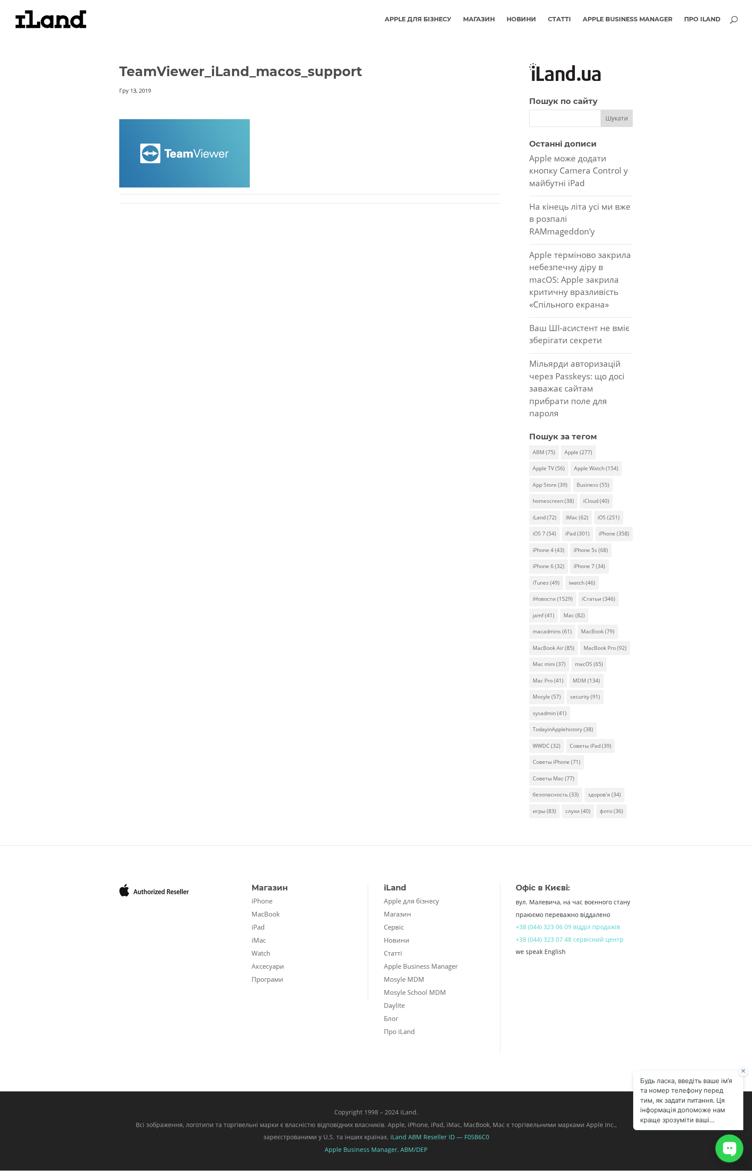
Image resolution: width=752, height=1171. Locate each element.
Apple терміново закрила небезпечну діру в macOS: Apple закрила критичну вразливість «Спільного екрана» (580, 279)
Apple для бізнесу (418, 19)
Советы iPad (590, 745)
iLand (545, 517)
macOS (589, 664)
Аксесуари (268, 966)
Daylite (394, 1005)
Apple (578, 452)
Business (593, 484)
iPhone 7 (589, 566)
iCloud (596, 501)
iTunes (546, 582)
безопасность (556, 794)
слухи (578, 811)
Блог (391, 1018)
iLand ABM (406, 1137)
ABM (544, 452)
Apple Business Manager (627, 19)
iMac (577, 517)
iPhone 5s (591, 550)
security (585, 696)
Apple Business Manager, (362, 1149)
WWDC (547, 745)
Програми (267, 979)
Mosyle (547, 696)
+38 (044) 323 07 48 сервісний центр (570, 939)
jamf (543, 615)
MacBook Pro (605, 648)
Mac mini (549, 664)
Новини (521, 19)
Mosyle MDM (404, 979)
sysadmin (550, 713)
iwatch (582, 582)
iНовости (553, 598)
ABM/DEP (413, 1149)
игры (544, 811)
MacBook (597, 631)
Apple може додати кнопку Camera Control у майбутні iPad (578, 171)
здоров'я (604, 794)
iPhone (614, 533)
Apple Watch (596, 468)
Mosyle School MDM (415, 992)
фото (611, 811)
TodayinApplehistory (563, 729)
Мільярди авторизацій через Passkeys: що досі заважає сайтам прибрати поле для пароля (576, 388)
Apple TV (549, 468)
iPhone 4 (548, 550)
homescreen (553, 501)
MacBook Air (553, 648)
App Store (550, 484)
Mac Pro (548, 680)
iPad (577, 533)
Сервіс (394, 927)
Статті (559, 19)
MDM (586, 680)
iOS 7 (544, 533)
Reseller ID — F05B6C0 (455, 1137)
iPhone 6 (548, 566)
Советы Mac (553, 778)
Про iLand (702, 19)
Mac (574, 615)
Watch (261, 953)
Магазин (479, 19)
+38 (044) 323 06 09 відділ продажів (568, 927)
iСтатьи (598, 598)
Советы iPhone (557, 762)
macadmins (552, 631)
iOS (609, 517)
